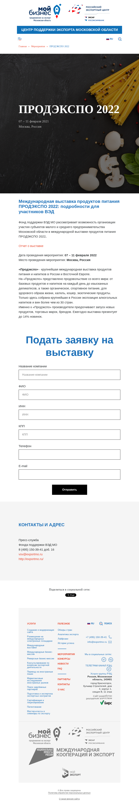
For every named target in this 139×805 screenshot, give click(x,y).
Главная (23, 46)
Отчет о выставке (31, 669)
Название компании (33, 790)
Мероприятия (38, 46)
